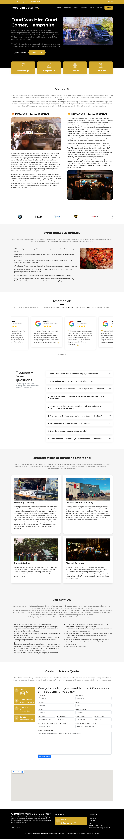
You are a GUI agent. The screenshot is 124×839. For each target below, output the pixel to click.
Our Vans (67, 7)
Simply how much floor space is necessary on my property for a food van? (76, 397)
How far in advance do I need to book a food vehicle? (71, 381)
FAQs (92, 7)
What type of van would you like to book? (52, 723)
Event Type (41, 716)
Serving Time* (99, 716)
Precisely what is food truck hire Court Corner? (69, 423)
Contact (108, 7)
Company (41, 702)
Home (59, 7)
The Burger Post (84, 307)
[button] (58, 354)
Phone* (40, 709)
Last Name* (79, 695)
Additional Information (45, 731)
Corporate (49, 70)
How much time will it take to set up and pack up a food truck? (76, 389)
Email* (77, 702)
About (76, 7)
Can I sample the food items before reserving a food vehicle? (75, 416)
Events (99, 7)
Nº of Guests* (61, 716)
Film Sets (100, 70)
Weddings (23, 70)
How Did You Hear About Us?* (85, 723)
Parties (75, 70)
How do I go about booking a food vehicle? (67, 431)
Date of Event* (80, 716)
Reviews (84, 7)
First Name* (42, 695)
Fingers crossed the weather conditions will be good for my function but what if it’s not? (74, 407)
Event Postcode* (81, 709)
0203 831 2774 (24, 693)
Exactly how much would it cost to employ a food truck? (73, 374)
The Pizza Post (70, 307)
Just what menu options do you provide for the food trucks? (74, 439)
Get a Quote (37, 52)
